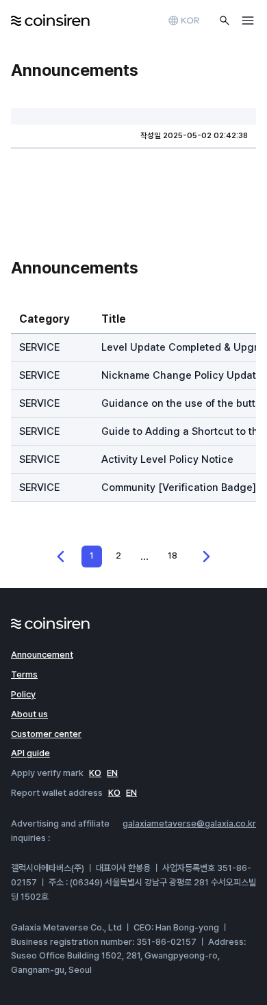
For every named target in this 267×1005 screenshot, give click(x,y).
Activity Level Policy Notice (167, 459)
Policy (23, 694)
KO (95, 773)
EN (112, 773)
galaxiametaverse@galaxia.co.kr (189, 823)
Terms (24, 674)
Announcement (42, 654)
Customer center (46, 734)
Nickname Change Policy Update (181, 375)
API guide (30, 753)
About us (29, 714)
